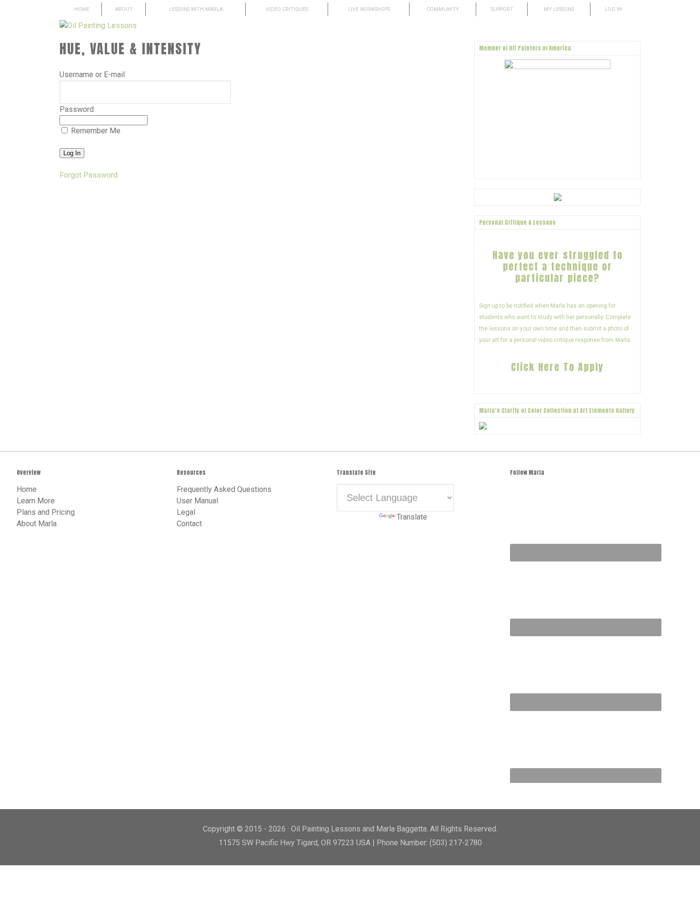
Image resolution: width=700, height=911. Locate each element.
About (124, 9)
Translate (412, 516)
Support (502, 9)
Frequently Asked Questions (224, 489)
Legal (186, 512)
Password (77, 109)
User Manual (197, 500)
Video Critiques (287, 9)
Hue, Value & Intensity (130, 49)
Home (82, 9)
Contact (189, 523)
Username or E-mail (92, 74)
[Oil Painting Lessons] (98, 25)
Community (443, 9)
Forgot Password (89, 175)
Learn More (36, 500)
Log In (613, 9)
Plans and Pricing (46, 512)
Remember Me (94, 130)
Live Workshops (369, 9)
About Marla (37, 523)
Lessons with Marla (196, 9)
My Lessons (559, 9)
